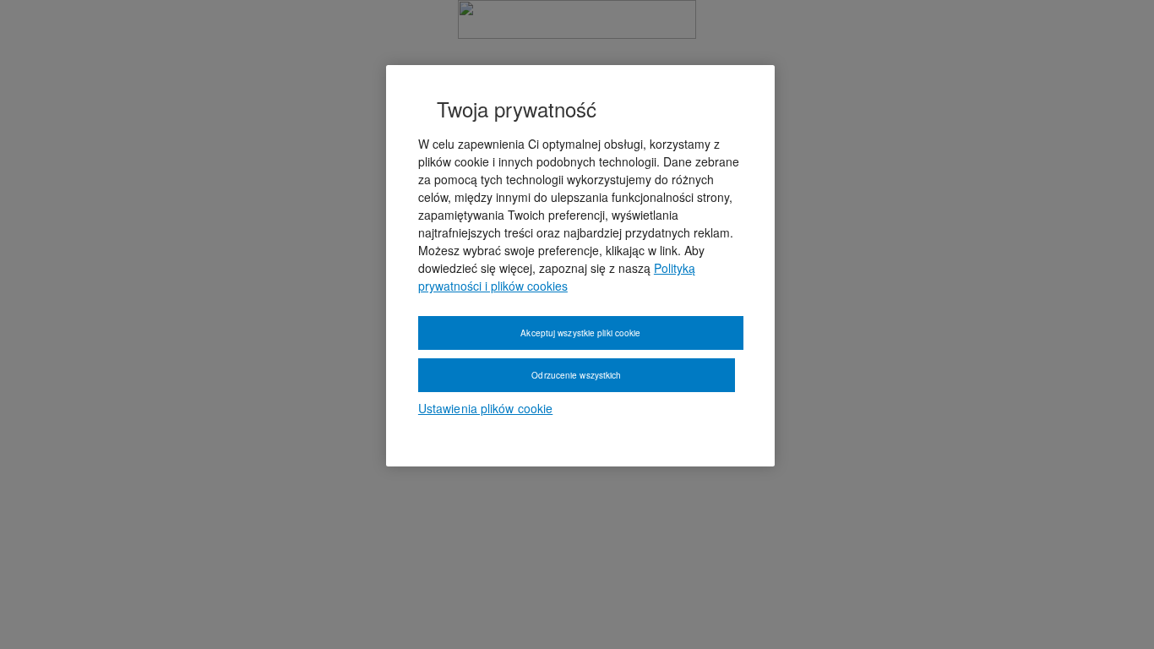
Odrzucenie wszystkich (576, 375)
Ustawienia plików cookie (485, 408)
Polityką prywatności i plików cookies (556, 276)
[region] (580, 266)
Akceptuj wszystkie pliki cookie (580, 333)
